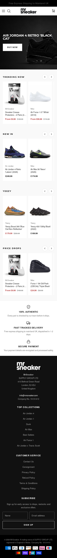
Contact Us (28, 461)
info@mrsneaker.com (28, 395)
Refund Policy (28, 477)
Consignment (28, 466)
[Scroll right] (51, 77)
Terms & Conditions (28, 483)
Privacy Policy (28, 472)
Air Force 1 (28, 440)
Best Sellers (28, 434)
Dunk (28, 424)
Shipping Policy (28, 488)
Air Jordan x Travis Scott (28, 445)
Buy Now (12, 47)
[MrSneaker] (28, 11)
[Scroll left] (45, 77)
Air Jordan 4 (28, 413)
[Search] (10, 10)
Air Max (28, 429)
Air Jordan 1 (28, 418)
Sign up (28, 524)
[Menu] (3, 10)
